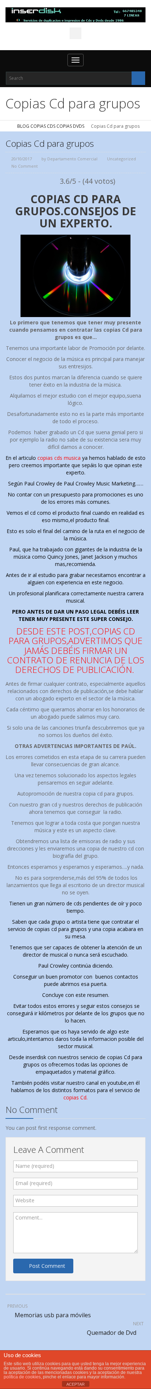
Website (24, 1200)
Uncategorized (121, 158)
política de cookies (22, 1376)
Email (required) (33, 1183)
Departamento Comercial (72, 158)
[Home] (8, 126)
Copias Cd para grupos (49, 143)
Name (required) (34, 1165)
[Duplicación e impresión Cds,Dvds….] (75, 14)
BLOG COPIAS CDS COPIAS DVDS (50, 126)
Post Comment (47, 1265)
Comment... (29, 1217)
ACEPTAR (75, 1384)
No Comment (24, 166)
